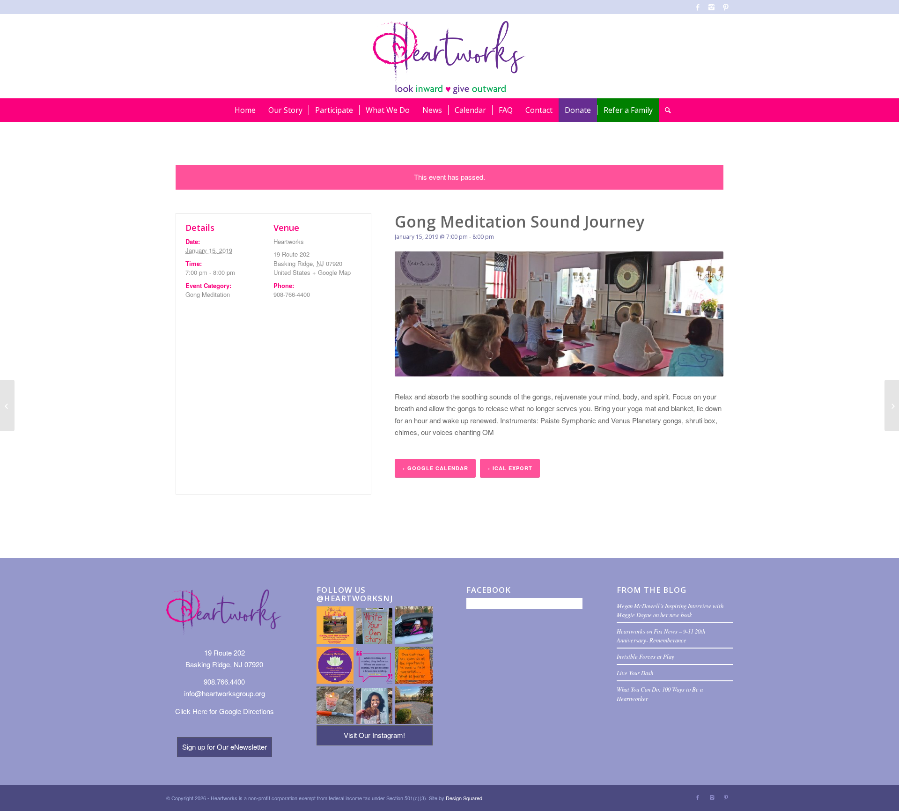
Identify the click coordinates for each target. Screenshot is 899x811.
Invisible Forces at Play (645, 656)
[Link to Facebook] (697, 7)
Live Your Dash (635, 673)
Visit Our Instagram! (374, 735)
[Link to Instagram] (711, 7)
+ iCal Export (509, 468)
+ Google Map (331, 272)
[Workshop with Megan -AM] (7, 405)
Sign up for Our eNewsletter (224, 747)
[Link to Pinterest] (726, 7)
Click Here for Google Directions (224, 711)
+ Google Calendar (435, 468)
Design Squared (464, 798)
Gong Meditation (207, 294)
